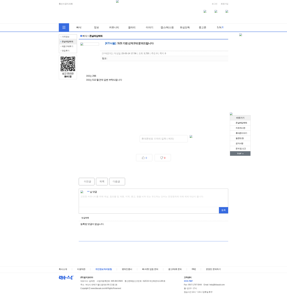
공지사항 (239, 143)
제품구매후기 (67, 46)
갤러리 (132, 27)
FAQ (194, 269)
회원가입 (224, 4)
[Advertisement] (153, 255)
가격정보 (65, 37)
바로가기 (240, 118)
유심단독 (185, 27)
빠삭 (78, 27)
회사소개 (63, 269)
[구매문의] (107, 53)
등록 (223, 210)
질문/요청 (239, 138)
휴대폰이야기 (241, 133)
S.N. (220, 27)
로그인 (214, 4)
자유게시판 (240, 128)
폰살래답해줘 (241, 123)
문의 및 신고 (240, 148)
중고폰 (202, 27)
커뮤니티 (114, 27)
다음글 (114, 181)
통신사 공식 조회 (66, 4)
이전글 (85, 181)
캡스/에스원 (167, 27)
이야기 (149, 27)
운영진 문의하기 (213, 269)
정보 (96, 27)
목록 (101, 181)
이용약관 (81, 269)
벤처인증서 (127, 269)
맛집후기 (65, 51)
